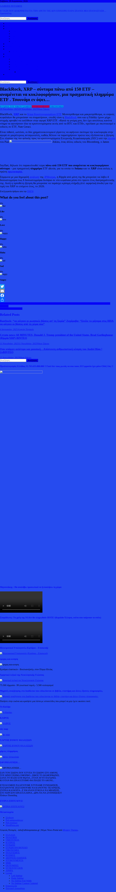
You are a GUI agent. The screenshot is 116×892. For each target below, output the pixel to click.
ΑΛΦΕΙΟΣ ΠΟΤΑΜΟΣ (11, 6)
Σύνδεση (10, 817)
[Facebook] (58, 295)
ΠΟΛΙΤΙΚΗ (11, 26)
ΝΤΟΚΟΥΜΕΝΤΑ (40, 106)
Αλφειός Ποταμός (26, 329)
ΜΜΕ (8, 863)
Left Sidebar (16, 875)
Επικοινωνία (11, 886)
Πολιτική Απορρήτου (15, 888)
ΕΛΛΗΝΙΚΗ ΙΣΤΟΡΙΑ (22, 59)
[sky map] (5, 734)
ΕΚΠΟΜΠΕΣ (12, 865)
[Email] (58, 291)
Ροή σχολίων (11, 822)
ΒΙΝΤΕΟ (10, 54)
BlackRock (71, 117)
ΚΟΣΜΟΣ (10, 28)
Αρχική (9, 23)
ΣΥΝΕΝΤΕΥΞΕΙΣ (14, 868)
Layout (9, 873)
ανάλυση (34, 176)
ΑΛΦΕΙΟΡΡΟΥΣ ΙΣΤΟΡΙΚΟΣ (20, 56)
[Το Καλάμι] (6, 712)
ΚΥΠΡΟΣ (16, 33)
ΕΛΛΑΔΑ (10, 44)
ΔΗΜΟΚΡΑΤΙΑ (18, 31)
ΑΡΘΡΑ (9, 870)
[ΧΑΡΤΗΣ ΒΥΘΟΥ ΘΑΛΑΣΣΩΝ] (16, 745)
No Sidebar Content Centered (24, 883)
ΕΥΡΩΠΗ (16, 39)
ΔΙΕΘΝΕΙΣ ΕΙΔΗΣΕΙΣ (16, 46)
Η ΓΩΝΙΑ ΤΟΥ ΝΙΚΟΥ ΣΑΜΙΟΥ (27, 67)
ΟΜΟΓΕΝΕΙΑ (18, 36)
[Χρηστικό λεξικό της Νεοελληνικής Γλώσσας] (22, 680)
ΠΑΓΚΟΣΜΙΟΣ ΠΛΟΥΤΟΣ (24, 51)
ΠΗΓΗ (30, 191)
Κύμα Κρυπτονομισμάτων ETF (44, 114)
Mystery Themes (70, 830)
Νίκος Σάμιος (43, 109)
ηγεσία (111, 138)
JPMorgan (49, 176)
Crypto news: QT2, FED (11, 308)
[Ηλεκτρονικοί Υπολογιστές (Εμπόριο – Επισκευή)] (24, 653)
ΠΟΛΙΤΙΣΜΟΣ (18, 61)
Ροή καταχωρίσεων (14, 820)
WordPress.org (12, 825)
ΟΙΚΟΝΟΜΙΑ (12, 49)
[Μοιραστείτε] (58, 300)
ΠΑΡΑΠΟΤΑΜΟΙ (25, 72)
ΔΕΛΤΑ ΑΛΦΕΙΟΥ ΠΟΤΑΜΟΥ (26, 69)
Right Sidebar (17, 878)
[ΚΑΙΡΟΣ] (5, 723)
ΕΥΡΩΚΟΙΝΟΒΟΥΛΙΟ (22, 41)
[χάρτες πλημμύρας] (9, 757)
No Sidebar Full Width (21, 881)
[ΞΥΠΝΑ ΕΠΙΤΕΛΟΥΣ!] (12, 806)
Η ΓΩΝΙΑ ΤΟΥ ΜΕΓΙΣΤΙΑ (24, 64)
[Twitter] (58, 286)
